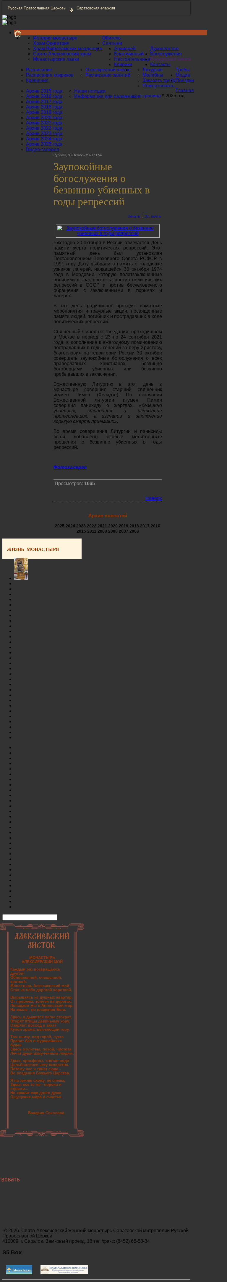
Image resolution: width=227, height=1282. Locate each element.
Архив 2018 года (44, 106)
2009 (103, 531)
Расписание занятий (107, 75)
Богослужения (166, 53)
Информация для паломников (107, 96)
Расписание (39, 69)
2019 (124, 525)
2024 (71, 525)
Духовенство (164, 48)
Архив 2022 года (44, 128)
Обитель (111, 37)
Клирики (123, 64)
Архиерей (125, 48)
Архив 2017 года (44, 101)
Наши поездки (90, 90)
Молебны (152, 75)
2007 (124, 531)
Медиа (183, 75)
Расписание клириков (50, 75)
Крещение (37, 80)
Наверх (153, 498)
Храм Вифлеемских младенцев (67, 48)
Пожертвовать (158, 85)
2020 (113, 525)
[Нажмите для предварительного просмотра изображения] (108, 233)
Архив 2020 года (44, 117)
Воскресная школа (170, 59)
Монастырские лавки (56, 59)
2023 (81, 525)
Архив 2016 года (44, 96)
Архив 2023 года (44, 133)
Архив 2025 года (44, 144)
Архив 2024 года (44, 138)
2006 (134, 531)
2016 (155, 525)
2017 (145, 525)
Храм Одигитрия (51, 43)
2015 (82, 531)
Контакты (160, 64)
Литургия (152, 69)
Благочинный (129, 53)
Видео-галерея (42, 149)
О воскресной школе (108, 69)
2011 (92, 531)
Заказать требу (159, 80)
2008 (113, 531)
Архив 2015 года (44, 90)
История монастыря (55, 37)
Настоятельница (132, 59)
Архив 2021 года (44, 122)
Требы (183, 69)
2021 (103, 525)
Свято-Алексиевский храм (62, 53)
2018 (134, 525)
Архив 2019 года (44, 112)
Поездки (185, 80)
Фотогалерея (70, 467)
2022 (92, 525)
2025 (60, 525)
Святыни (112, 43)
